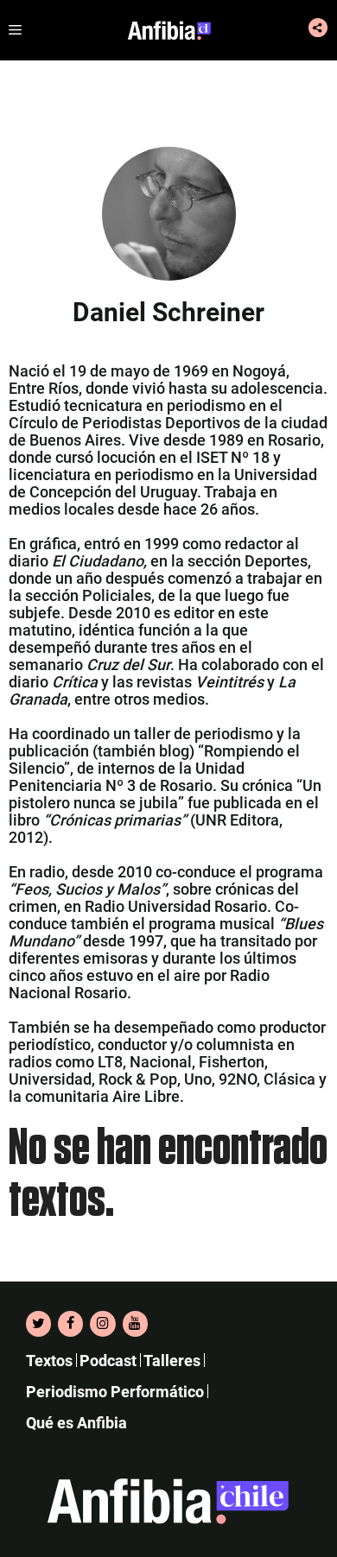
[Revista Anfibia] (169, 30)
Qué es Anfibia (76, 1423)
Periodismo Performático (115, 1392)
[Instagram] (102, 1324)
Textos (49, 1360)
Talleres (171, 1360)
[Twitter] (38, 1324)
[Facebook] (70, 1324)
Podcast (108, 1360)
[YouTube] (135, 1324)
